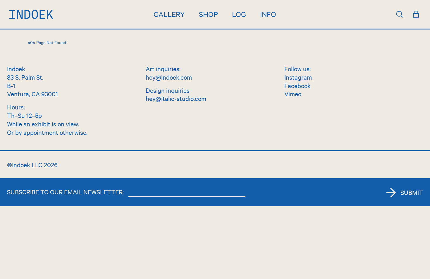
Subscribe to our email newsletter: (65, 192)
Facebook (297, 85)
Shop (208, 14)
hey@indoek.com (169, 77)
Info (268, 14)
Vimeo (292, 94)
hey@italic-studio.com (176, 98)
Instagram (298, 77)
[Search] (399, 14)
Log (239, 14)
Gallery (169, 14)
